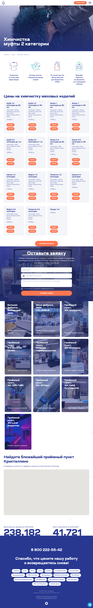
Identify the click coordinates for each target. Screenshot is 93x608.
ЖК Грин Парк (72, 579)
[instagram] (46, 603)
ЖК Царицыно (46, 575)
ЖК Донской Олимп (61, 575)
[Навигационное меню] (90, 3)
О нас (25, 570)
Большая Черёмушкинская (23, 579)
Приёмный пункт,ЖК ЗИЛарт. (43, 383)
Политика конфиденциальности (46, 598)
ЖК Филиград (40, 579)
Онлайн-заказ (54, 584)
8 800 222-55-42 (52, 263)
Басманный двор (18, 575)
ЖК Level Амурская (40, 584)
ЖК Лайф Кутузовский (56, 579)
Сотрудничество (60, 570)
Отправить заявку (46, 293)
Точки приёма (74, 570)
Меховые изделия (23, 54)
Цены (13, 54)
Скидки (48, 570)
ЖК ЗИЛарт (75, 575)
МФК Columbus (32, 575)
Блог (32, 570)
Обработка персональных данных (46, 596)
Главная (6, 54)
